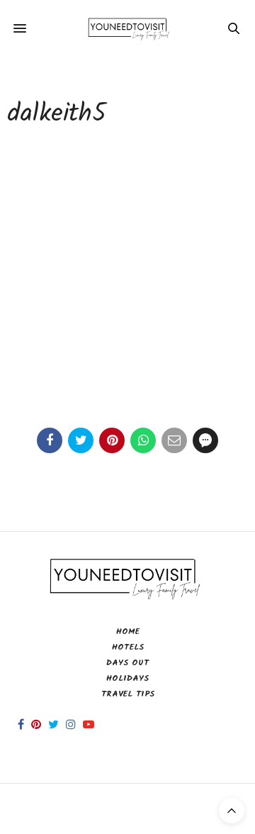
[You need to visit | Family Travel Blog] (127, 28)
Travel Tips (127, 694)
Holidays (127, 678)
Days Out (127, 662)
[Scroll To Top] (231, 810)
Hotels (128, 647)
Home (128, 631)
